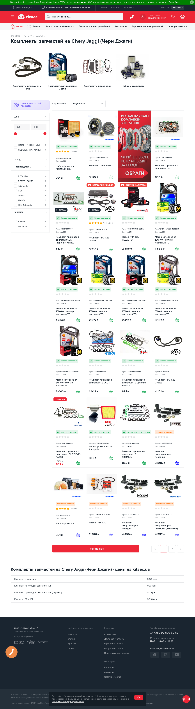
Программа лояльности (116, 653)
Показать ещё (96, 548)
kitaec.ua (15, 36)
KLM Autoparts (32, 205)
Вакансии (115, 7)
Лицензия (32, 226)
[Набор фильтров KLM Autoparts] (101, 431)
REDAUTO (32, 176)
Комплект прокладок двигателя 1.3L (32, 585)
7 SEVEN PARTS (32, 181)
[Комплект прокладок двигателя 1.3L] (167, 146)
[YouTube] (176, 655)
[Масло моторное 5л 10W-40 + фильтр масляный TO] (167, 217)
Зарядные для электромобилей (147, 26)
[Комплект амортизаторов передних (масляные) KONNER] (167, 503)
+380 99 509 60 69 (57, 7)
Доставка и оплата (114, 639)
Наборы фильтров (133, 86)
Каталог (37, 26)
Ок (138, 697)
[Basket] (182, 17)
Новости (72, 634)
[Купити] (78, 178)
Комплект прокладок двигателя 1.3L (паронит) (38, 592)
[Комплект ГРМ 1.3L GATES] (101, 217)
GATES (32, 195)
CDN (32, 191)
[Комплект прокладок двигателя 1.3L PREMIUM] (134, 431)
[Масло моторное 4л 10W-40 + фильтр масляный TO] (101, 289)
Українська (163, 7)
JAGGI (39, 36)
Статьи (71, 639)
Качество (18, 212)
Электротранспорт (177, 26)
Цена (16, 116)
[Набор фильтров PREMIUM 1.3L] (68, 146)
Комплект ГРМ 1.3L (24, 599)
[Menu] (12, 17)
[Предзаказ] (177, 463)
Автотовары (121, 26)
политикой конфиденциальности (68, 701)
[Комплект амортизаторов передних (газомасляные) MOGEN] (134, 503)
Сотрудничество (112, 677)
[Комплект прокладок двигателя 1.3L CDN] (101, 360)
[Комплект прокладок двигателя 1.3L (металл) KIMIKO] (134, 360)
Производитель (22, 166)
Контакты (129, 7)
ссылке (149, 703)
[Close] (192, 2)
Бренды (72, 643)
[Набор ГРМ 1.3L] (101, 503)
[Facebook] (154, 655)
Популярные (78, 103)
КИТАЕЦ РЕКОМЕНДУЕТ (32, 145)
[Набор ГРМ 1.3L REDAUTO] (134, 217)
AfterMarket (32, 186)
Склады (18, 159)
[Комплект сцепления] (101, 146)
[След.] (180, 548)
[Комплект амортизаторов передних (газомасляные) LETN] (167, 431)
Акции (103, 7)
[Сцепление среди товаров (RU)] (134, 146)
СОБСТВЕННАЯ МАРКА (32, 150)
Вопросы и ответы (113, 648)
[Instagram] (165, 655)
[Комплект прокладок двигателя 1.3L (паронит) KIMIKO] (68, 217)
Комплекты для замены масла (62, 87)
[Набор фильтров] (68, 503)
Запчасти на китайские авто (60, 26)
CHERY (28, 36)
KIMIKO (32, 200)
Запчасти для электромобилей (94, 26)
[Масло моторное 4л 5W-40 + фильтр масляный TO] (167, 289)
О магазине (110, 634)
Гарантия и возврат (114, 643)
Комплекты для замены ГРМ (27, 87)
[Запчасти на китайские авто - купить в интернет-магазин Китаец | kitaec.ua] (27, 16)
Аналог (32, 221)
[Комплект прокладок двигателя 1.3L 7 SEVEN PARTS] (68, 431)
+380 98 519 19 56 (80, 7)
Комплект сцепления (25, 579)
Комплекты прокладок (97, 86)
